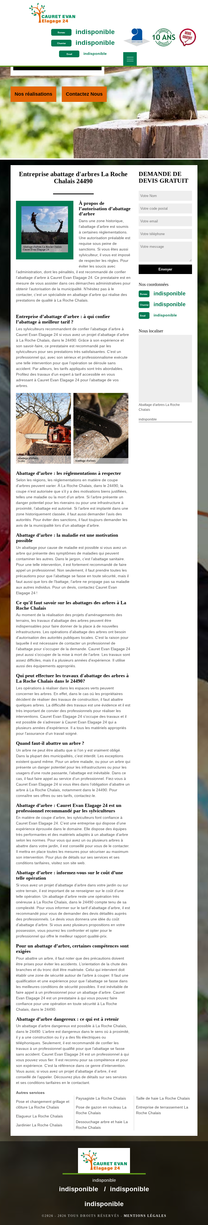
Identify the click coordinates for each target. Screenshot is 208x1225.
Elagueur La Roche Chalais (39, 1116)
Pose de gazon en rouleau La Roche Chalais (101, 1110)
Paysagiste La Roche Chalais (101, 1098)
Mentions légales (145, 1216)
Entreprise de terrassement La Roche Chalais (162, 1110)
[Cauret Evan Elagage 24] (52, 13)
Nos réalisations (33, 94)
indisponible (95, 31)
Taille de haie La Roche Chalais (163, 1098)
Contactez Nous (84, 94)
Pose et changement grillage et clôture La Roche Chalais (42, 1104)
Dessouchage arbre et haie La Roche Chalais (102, 1125)
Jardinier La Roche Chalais (39, 1125)
